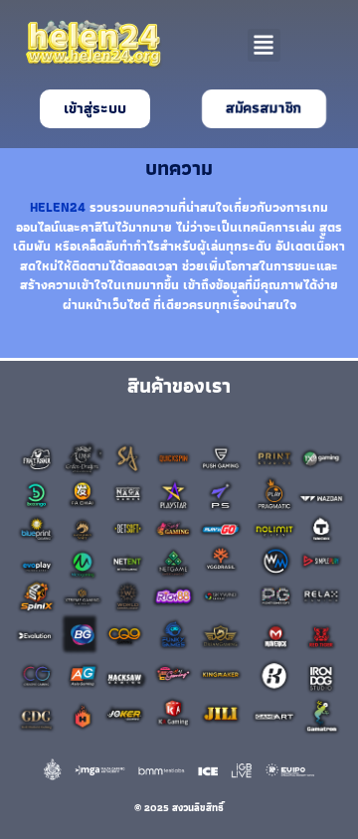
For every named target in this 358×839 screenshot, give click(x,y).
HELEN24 (58, 207)
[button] (264, 45)
